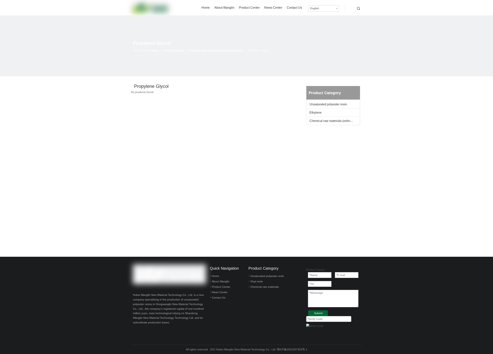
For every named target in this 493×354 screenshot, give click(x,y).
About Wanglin (220, 281)
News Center (220, 292)
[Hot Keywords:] (358, 8)
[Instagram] (148, 331)
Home (215, 276)
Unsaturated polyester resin (328, 104)
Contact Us (218, 297)
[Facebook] (135, 331)
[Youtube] (141, 331)
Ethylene (315, 112)
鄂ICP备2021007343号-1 (292, 349)
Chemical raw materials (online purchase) (334, 120)
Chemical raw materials (264, 286)
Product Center (221, 286)
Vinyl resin (256, 281)
